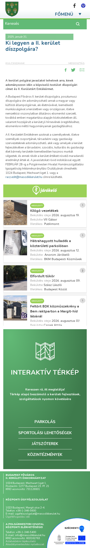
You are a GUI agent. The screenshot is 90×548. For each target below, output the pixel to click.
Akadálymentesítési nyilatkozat (25, 544)
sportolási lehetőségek (45, 432)
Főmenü (64, 14)
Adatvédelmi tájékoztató (21, 541)
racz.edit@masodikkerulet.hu (23, 177)
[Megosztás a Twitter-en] (73, 70)
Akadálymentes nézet (83, 5)
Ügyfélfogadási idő (18, 516)
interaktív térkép (45, 372)
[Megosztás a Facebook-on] (66, 70)
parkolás (45, 421)
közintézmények (45, 454)
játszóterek (45, 443)
